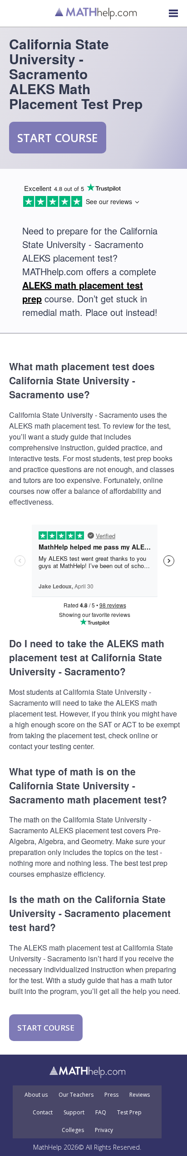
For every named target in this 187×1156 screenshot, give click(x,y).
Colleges (73, 1130)
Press (111, 1095)
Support (74, 1112)
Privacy (104, 1130)
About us (36, 1095)
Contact (43, 1112)
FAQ (100, 1112)
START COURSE (57, 137)
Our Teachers (76, 1095)
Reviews (139, 1095)
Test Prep (129, 1112)
